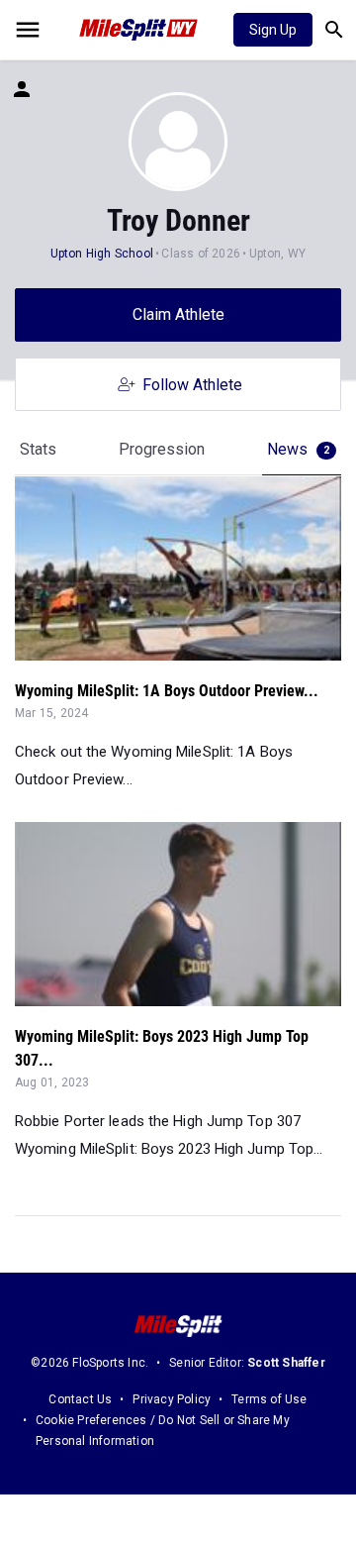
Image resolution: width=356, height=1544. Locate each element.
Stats (38, 449)
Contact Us (80, 1399)
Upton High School (101, 253)
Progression (162, 449)
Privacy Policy (172, 1399)
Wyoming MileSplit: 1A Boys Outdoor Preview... (166, 690)
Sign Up (273, 30)
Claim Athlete (178, 314)
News (298, 449)
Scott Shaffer (286, 1363)
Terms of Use (269, 1399)
